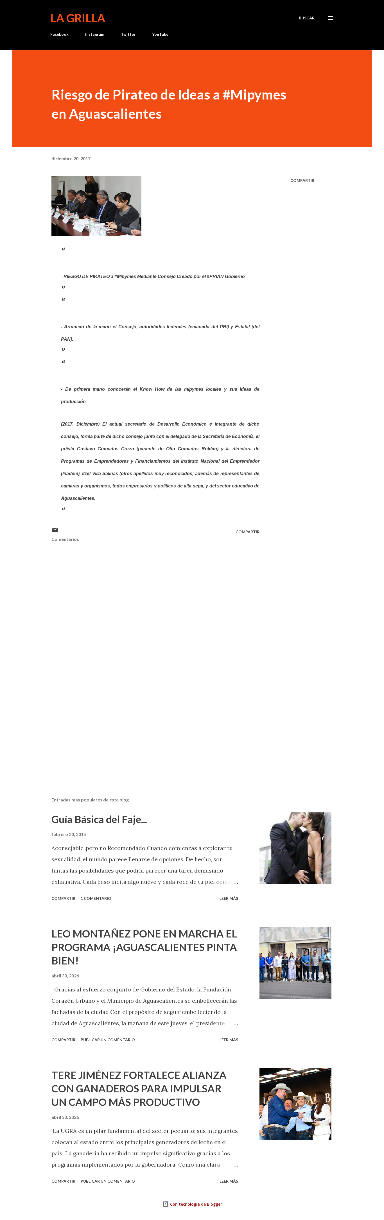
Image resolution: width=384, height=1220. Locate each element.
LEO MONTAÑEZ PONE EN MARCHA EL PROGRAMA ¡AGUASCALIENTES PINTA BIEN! (144, 947)
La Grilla (77, 18)
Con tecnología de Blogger (195, 1204)
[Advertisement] (146, 727)
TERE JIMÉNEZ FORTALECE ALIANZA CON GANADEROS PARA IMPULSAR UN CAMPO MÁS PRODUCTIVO (139, 1088)
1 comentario (96, 898)
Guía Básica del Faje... (99, 819)
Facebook (59, 34)
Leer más (229, 898)
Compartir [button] (302, 180)
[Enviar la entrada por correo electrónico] (54, 531)
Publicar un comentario (108, 1039)
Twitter (128, 34)
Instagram (94, 34)
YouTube (160, 34)
